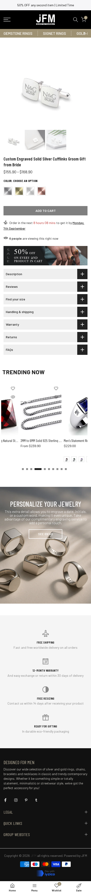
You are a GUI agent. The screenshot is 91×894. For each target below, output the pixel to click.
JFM (84, 856)
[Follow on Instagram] (16, 800)
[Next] (84, 33)
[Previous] (7, 33)
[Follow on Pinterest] (26, 800)
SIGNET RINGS (54, 33)
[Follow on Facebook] (5, 800)
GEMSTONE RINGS (18, 33)
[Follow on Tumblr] (36, 800)
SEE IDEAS (45, 534)
